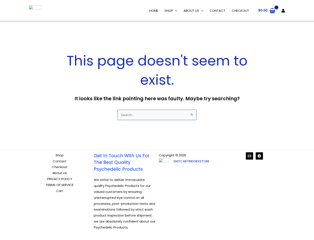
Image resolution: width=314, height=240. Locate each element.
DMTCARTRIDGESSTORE (191, 161)
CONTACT (217, 10)
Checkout (59, 167)
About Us (59, 173)
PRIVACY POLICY (59, 179)
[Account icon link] (283, 11)
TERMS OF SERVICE (59, 185)
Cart (59, 191)
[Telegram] (259, 156)
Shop (60, 155)
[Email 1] (249, 156)
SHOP (168, 10)
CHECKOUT (240, 10)
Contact (59, 161)
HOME (153, 10)
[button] (175, 10)
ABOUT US (191, 10)
